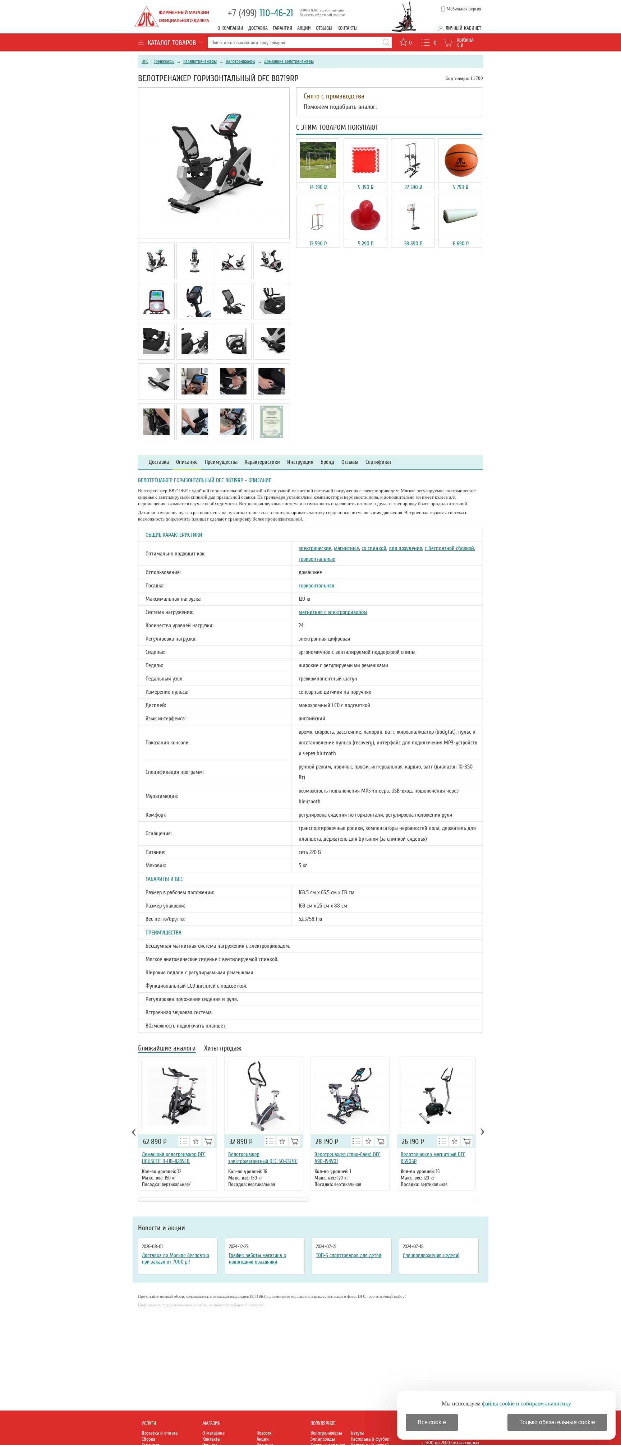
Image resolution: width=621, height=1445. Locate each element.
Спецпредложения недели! (431, 1255)
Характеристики (262, 462)
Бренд (327, 462)
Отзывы (324, 28)
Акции (304, 28)
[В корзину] (208, 1141)
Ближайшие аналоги (167, 1049)
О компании (230, 28)
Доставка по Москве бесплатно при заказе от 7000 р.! (175, 1258)
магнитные (346, 548)
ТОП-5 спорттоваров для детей (348, 1255)
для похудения (405, 548)
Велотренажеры (240, 61)
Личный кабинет (463, 28)
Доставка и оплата (160, 1433)
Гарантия (282, 28)
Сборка (148, 1439)
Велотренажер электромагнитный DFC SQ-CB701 (263, 1157)
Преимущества (221, 462)
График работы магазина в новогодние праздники (257, 1258)
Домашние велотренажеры (289, 61)
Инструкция (300, 462)
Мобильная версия (464, 9)
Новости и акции (161, 1228)
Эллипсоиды (322, 1439)
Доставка (258, 28)
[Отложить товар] (196, 1141)
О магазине (213, 1433)
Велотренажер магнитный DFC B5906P (433, 1157)
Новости (264, 1433)
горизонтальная (316, 585)
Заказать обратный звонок (322, 15)
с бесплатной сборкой (449, 548)
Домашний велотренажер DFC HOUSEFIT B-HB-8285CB (174, 1157)
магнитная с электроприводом (333, 612)
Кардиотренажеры (200, 61)
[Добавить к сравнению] (183, 1141)
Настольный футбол (370, 1439)
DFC (145, 61)
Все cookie (432, 1422)
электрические (315, 548)
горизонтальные (317, 559)
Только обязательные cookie (557, 1422)
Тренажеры (164, 61)
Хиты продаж (223, 1049)
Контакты (347, 28)
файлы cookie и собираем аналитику (526, 1403)
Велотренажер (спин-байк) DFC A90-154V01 (347, 1157)
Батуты (357, 1433)
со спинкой (374, 548)
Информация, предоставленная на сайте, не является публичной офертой (201, 1305)
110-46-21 (260, 13)
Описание (187, 462)
